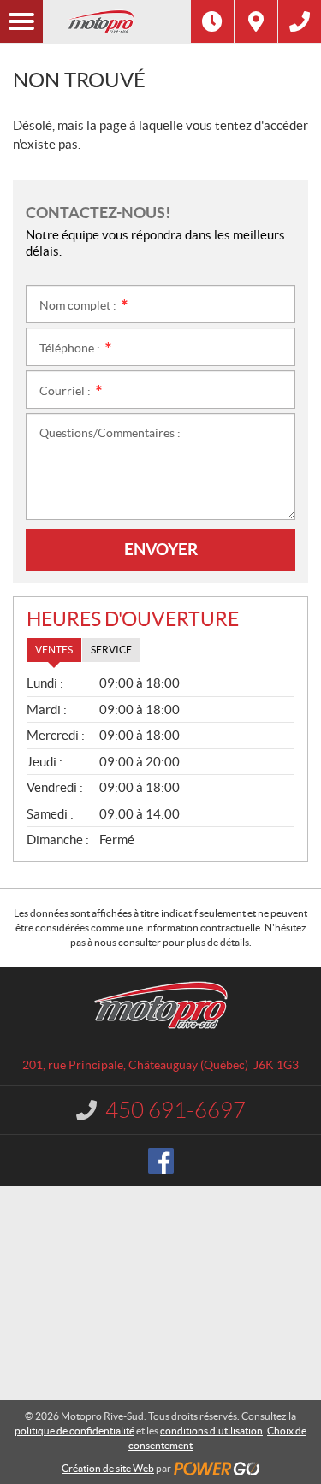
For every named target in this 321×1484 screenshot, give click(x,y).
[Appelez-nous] (299, 21)
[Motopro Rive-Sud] (117, 21)
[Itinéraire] (256, 21)
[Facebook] (161, 1161)
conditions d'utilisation (211, 1430)
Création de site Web (108, 1468)
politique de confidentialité (74, 1430)
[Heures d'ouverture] (212, 21)
